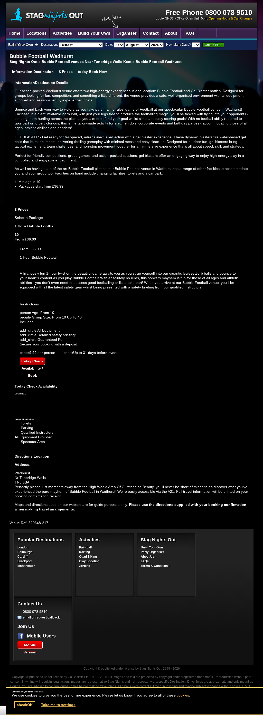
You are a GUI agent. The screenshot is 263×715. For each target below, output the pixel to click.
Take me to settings (58, 705)
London (22, 547)
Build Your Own (152, 547)
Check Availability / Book (32, 362)
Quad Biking (88, 556)
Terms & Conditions (155, 566)
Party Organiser (152, 552)
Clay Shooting (89, 561)
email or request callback (41, 617)
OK (25, 705)
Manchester (26, 566)
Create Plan (213, 45)
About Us (147, 556)
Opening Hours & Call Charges (230, 18)
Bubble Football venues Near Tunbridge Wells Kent (87, 62)
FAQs (145, 561)
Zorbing (84, 566)
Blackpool (24, 561)
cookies (183, 695)
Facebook (21, 636)
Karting (84, 552)
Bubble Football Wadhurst (47, 15)
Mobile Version (29, 646)
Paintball (85, 547)
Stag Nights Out (23, 62)
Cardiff (22, 556)
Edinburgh (24, 552)
